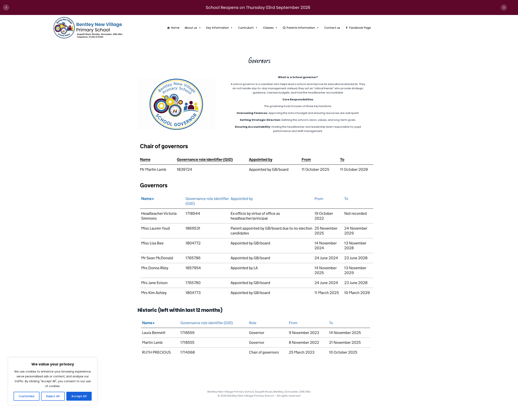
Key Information (217, 28)
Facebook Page (360, 28)
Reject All (53, 396)
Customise (26, 396)
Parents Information (301, 28)
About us (191, 28)
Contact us (332, 28)
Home (175, 28)
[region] (52, 381)
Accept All (79, 396)
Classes (268, 28)
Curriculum (246, 28)
